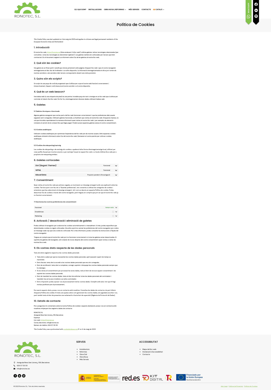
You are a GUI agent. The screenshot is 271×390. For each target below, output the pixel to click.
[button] (15, 375)
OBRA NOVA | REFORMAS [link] (114, 10)
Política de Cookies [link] (250, 386)
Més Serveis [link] (134, 10)
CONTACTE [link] (146, 10)
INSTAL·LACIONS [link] (95, 10)
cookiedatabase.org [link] (70, 329)
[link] (27, 17)
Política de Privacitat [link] (236, 386)
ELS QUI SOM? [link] (80, 10)
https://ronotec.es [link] (53, 52)
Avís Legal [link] (224, 386)
